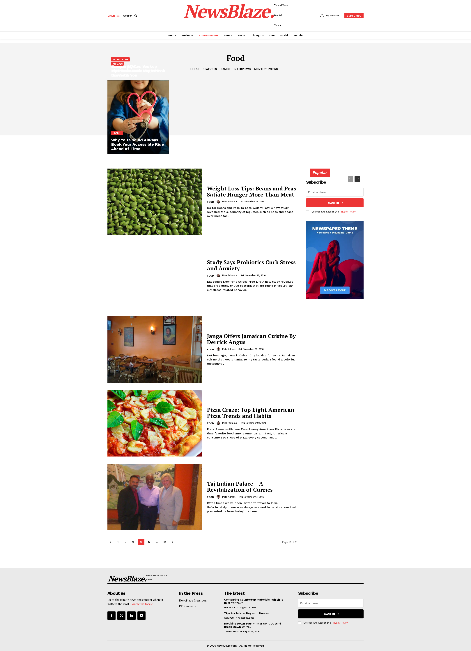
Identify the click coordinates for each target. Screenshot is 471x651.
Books (194, 69)
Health (117, 133)
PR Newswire (187, 606)
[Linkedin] (131, 615)
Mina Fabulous (230, 201)
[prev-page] (110, 542)
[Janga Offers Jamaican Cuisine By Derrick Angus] (154, 349)
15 (133, 542)
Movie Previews (266, 69)
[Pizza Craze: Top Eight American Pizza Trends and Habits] (154, 423)
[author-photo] (219, 202)
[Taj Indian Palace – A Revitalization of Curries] (154, 497)
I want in (333, 202)
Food (210, 202)
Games (225, 69)
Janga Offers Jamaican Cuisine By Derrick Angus (251, 339)
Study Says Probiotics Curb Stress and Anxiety (251, 265)
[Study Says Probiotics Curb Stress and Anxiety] (154, 275)
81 (165, 542)
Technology (120, 59)
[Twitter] (121, 615)
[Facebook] (111, 615)
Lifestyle (230, 607)
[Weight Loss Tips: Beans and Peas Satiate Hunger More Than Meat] (154, 202)
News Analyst (317, 168)
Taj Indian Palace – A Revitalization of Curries (240, 486)
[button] (131, 16)
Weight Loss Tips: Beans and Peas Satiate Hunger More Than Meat (251, 191)
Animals (118, 64)
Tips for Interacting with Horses (246, 613)
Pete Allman (229, 349)
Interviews (242, 69)
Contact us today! (141, 604)
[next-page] (172, 542)
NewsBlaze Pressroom (193, 600)
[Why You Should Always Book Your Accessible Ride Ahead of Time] (138, 117)
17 (149, 542)
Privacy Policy (347, 211)
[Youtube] (141, 615)
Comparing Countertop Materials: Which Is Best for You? (334, 158)
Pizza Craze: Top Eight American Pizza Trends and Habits (250, 413)
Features (210, 69)
